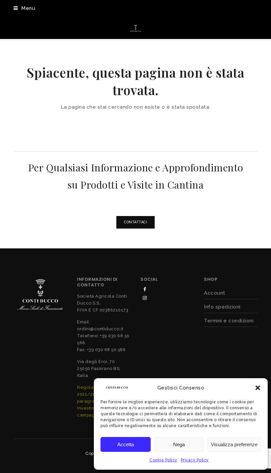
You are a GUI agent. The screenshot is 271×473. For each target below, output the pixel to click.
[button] (257, 387)
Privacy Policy (195, 460)
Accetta (125, 444)
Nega (179, 444)
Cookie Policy (163, 460)
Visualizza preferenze (234, 444)
